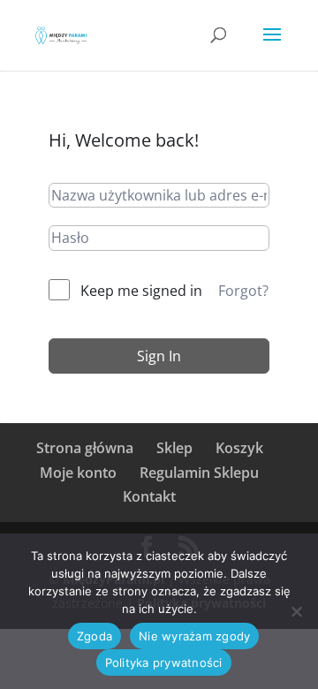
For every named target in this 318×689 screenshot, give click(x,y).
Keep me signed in (141, 290)
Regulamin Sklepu (199, 472)
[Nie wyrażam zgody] (296, 611)
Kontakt (149, 496)
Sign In (159, 356)
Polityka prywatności (164, 662)
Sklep (174, 448)
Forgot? (243, 290)
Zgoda (94, 636)
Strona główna (84, 448)
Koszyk (239, 448)
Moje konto (78, 472)
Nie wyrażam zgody (194, 636)
